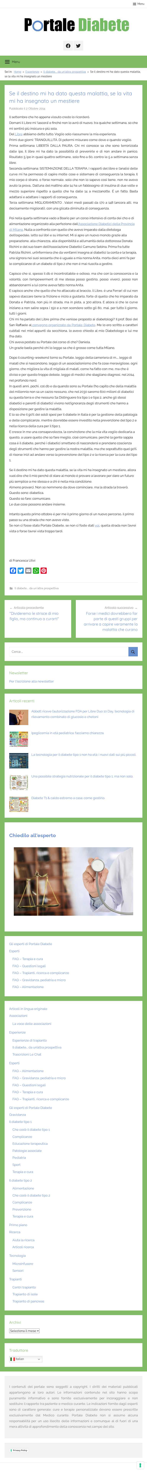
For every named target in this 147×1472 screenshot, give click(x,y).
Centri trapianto (24, 1287)
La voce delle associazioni (31, 1024)
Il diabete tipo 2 (20, 1180)
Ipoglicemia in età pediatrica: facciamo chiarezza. (67, 733)
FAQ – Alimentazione (28, 987)
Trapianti (15, 1279)
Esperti (14, 951)
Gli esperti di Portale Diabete (30, 944)
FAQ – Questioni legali (29, 966)
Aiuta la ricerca (23, 1240)
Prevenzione (21, 1209)
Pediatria (19, 1158)
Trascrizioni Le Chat (26, 1054)
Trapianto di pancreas (28, 1301)
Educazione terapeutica (30, 1144)
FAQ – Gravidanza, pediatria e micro (39, 980)
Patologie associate (27, 1151)
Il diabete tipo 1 (20, 1122)
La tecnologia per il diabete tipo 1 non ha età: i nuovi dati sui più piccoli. (83, 755)
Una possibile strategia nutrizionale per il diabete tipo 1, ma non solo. (82, 776)
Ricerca (14, 1232)
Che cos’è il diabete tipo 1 (31, 1130)
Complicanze (22, 1137)
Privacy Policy (20, 1450)
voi (97, 525)
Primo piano (18, 1225)
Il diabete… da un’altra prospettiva (36, 1047)
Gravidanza (17, 1115)
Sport (16, 1165)
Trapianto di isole (25, 1294)
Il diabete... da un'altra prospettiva (37, 588)
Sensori (18, 1271)
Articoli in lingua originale (28, 1009)
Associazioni (18, 1016)
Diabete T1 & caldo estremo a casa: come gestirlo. (68, 798)
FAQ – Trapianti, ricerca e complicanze (40, 973)
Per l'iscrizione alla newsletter (31, 681)
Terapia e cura (22, 1172)
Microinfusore (22, 1264)
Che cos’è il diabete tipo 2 (31, 1195)
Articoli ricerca (23, 1247)
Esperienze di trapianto (29, 1040)
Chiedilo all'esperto (32, 835)
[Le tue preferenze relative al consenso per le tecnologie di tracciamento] (140, 1465)
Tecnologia (17, 1256)
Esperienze (17, 1032)
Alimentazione (23, 1188)
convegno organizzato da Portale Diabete (63, 325)
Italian (19, 1359)
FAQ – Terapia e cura (27, 959)
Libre (19, 134)
